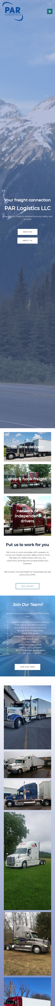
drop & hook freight (27, 478)
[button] (27, 232)
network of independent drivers (27, 516)
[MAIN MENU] (49, 11)
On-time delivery (27, 446)
